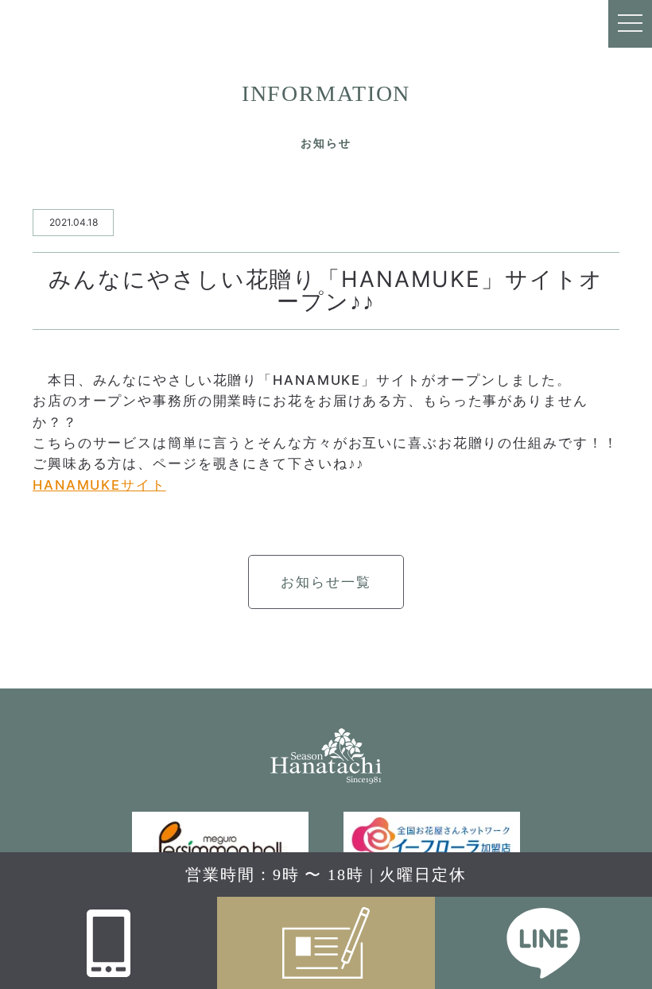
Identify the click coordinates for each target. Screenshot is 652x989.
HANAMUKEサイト (99, 485)
